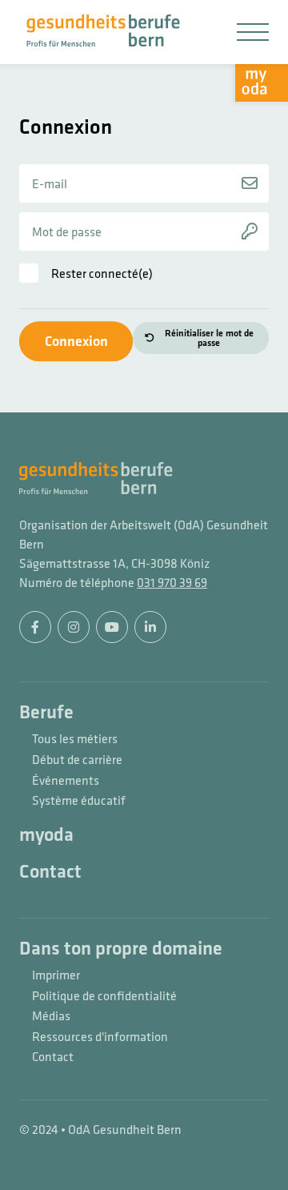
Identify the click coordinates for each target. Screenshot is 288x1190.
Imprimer (56, 975)
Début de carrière (77, 760)
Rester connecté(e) (102, 273)
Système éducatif (79, 801)
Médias (51, 1016)
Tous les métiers (75, 739)
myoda (46, 835)
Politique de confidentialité (104, 996)
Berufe (46, 713)
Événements (65, 781)
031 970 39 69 (172, 582)
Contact (50, 872)
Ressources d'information (100, 1037)
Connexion (76, 341)
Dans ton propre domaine (120, 949)
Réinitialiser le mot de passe (209, 338)
